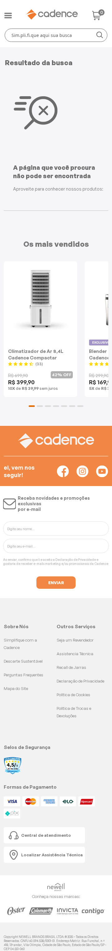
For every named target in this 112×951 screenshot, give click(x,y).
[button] (32, 406)
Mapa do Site (16, 688)
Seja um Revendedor (75, 640)
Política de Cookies (73, 694)
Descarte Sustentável (23, 661)
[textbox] (56, 35)
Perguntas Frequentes (23, 674)
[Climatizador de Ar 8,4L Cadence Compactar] (40, 299)
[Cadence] (52, 14)
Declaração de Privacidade (75, 559)
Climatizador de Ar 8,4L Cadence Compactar (35, 354)
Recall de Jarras (71, 667)
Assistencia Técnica (75, 653)
